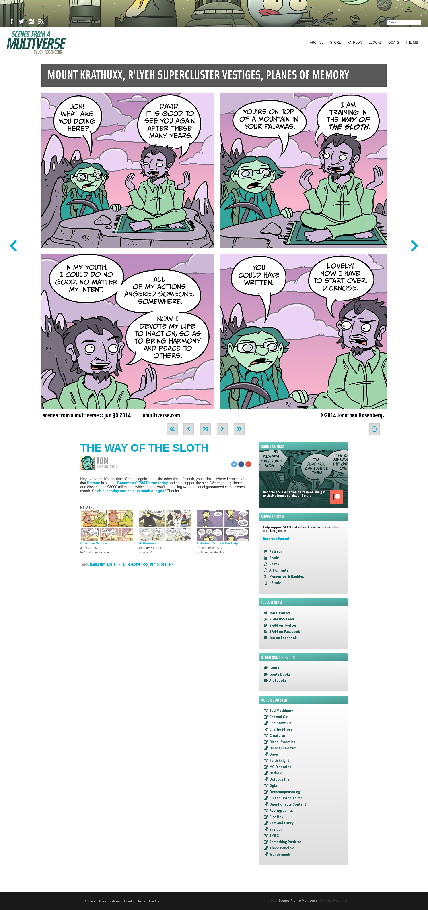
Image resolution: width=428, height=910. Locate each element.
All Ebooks (277, 680)
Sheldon (276, 829)
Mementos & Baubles (286, 576)
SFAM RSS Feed (281, 619)
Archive (316, 42)
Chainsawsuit (280, 723)
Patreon (355, 42)
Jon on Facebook (283, 638)
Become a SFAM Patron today (142, 483)
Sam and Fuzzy (281, 823)
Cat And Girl (279, 717)
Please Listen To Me (285, 798)
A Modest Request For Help (217, 543)
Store (335, 42)
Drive (273, 754)
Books (274, 558)
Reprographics (281, 810)
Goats (393, 42)
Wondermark (279, 854)
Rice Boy (276, 817)
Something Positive (285, 842)
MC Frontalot (280, 767)
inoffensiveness (135, 564)
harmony (97, 564)
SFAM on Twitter (282, 625)
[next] (222, 429)
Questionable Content (287, 804)
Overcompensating (284, 792)
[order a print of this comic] (374, 429)
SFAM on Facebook (284, 632)
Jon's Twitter (279, 613)
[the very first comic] (172, 429)
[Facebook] (11, 22)
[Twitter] (21, 22)
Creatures (277, 736)
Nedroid (275, 773)
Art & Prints (278, 570)
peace (154, 564)
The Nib (412, 42)
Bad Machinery (281, 711)
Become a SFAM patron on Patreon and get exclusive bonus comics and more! (294, 493)
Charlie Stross (280, 729)
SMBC (274, 835)
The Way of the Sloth (144, 448)
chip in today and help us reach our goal (131, 491)
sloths (167, 564)
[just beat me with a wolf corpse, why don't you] (214, 239)
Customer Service (93, 543)
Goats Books (279, 674)
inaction (113, 564)
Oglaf (274, 786)
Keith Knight (279, 761)
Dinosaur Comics (283, 748)
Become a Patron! (276, 539)
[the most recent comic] (239, 429)
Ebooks (375, 42)
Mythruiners (147, 543)
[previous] (188, 429)
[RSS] (41, 22)
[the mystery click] (205, 429)
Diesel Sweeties (282, 742)
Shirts (274, 564)
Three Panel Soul (283, 848)
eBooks (275, 583)
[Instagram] (31, 22)
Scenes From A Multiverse (298, 900)
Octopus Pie (279, 779)
